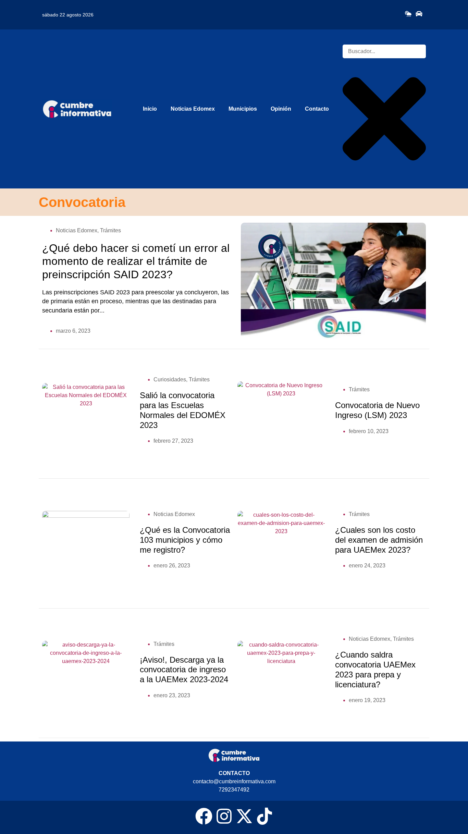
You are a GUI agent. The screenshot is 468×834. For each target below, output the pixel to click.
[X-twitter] (244, 816)
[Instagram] (224, 816)
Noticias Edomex (193, 109)
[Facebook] (203, 816)
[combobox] (384, 51)
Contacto (317, 109)
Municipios (243, 109)
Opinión (281, 109)
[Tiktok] (264, 816)
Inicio (150, 109)
